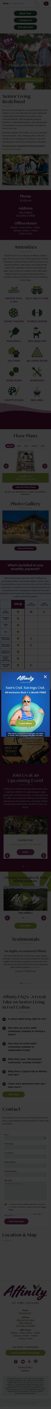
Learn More (25, 723)
